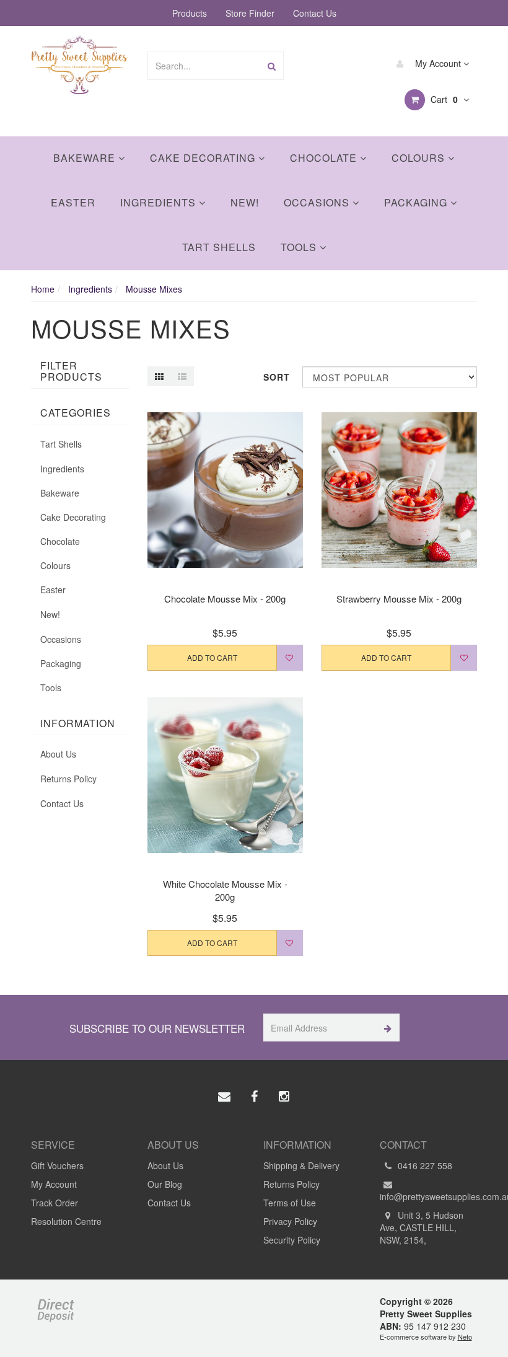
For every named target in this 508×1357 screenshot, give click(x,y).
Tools (300, 247)
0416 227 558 (423, 1165)
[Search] (271, 65)
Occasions (318, 202)
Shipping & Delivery (301, 1165)
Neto (465, 1337)
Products (189, 13)
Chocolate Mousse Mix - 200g (225, 598)
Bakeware (85, 158)
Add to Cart (212, 657)
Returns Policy (68, 778)
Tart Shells (219, 247)
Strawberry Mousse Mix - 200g (399, 598)
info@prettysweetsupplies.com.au (429, 1196)
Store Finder (250, 13)
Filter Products (71, 371)
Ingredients (159, 202)
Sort (276, 377)
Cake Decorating (204, 158)
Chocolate (325, 158)
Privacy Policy (290, 1221)
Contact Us (314, 13)
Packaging (417, 202)
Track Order (54, 1202)
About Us (58, 754)
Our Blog (164, 1184)
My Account (438, 63)
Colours (420, 158)
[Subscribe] (386, 1027)
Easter (73, 202)
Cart (443, 99)
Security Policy (291, 1240)
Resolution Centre (66, 1221)
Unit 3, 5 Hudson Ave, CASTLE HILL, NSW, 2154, (421, 1227)
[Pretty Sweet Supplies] (80, 63)
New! (244, 202)
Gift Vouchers (57, 1165)
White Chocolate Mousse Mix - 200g (225, 890)
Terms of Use (289, 1202)
